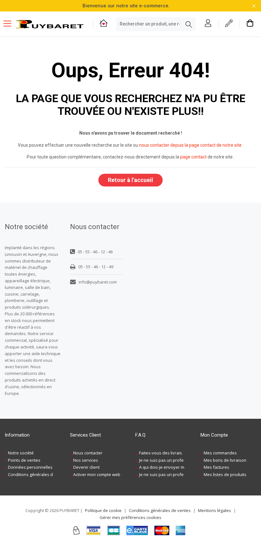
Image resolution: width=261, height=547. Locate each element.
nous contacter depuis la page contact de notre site (190, 145)
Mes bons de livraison (225, 460)
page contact (193, 156)
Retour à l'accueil (130, 180)
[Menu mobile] (10, 23)
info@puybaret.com (98, 282)
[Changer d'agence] (104, 24)
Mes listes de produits (225, 474)
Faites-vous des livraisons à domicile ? (176, 453)
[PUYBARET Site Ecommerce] (49, 24)
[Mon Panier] (250, 24)
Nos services (85, 460)
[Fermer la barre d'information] (253, 6)
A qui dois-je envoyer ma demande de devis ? (183, 467)
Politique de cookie (103, 510)
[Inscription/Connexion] (208, 24)
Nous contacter (87, 453)
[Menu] (10, 24)
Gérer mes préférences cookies (130, 517)
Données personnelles (30, 467)
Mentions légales (214, 510)
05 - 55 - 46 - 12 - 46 (95, 252)
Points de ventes (24, 460)
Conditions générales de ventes (39, 474)
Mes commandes (220, 453)
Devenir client (86, 467)
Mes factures (216, 467)
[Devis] (229, 24)
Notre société (21, 453)
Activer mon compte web (96, 474)
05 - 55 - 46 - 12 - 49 (95, 267)
